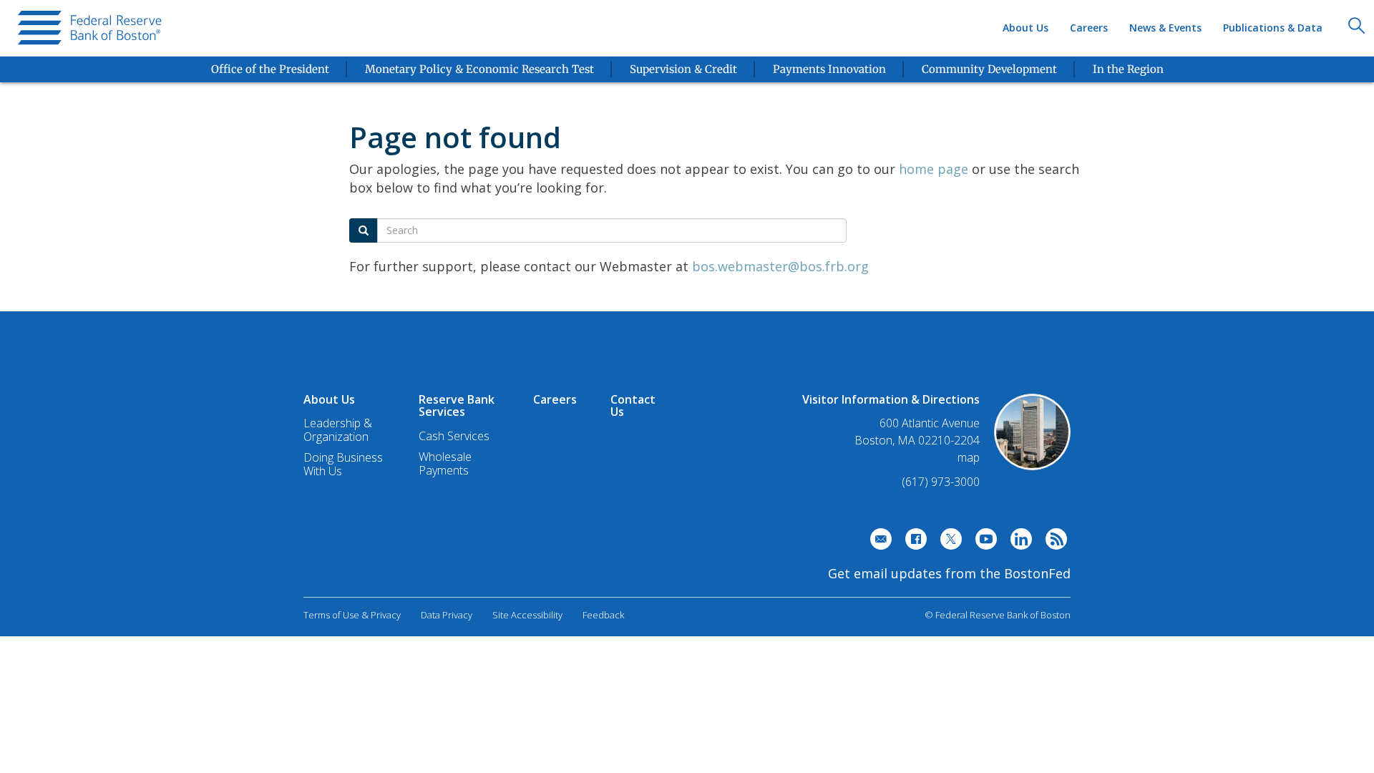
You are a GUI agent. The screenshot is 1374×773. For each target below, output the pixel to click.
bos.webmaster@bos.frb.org (780, 266)
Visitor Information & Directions (891, 399)
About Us (1025, 27)
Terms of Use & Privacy (352, 614)
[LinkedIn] (1017, 542)
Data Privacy (446, 614)
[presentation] (91, 28)
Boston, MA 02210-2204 (917, 440)
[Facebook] (912, 542)
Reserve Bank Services (456, 406)
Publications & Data (1272, 27)
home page (933, 169)
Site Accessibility (527, 614)
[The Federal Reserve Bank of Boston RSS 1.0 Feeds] (1052, 542)
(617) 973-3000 (941, 482)
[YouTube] (982, 542)
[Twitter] (947, 542)
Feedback (603, 614)
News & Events (1165, 27)
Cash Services (454, 436)
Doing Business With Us (343, 464)
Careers (1089, 27)
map (969, 457)
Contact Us (633, 406)
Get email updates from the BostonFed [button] (949, 573)
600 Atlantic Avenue (930, 423)
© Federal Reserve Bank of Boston (998, 614)
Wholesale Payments (445, 463)
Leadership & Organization (337, 429)
